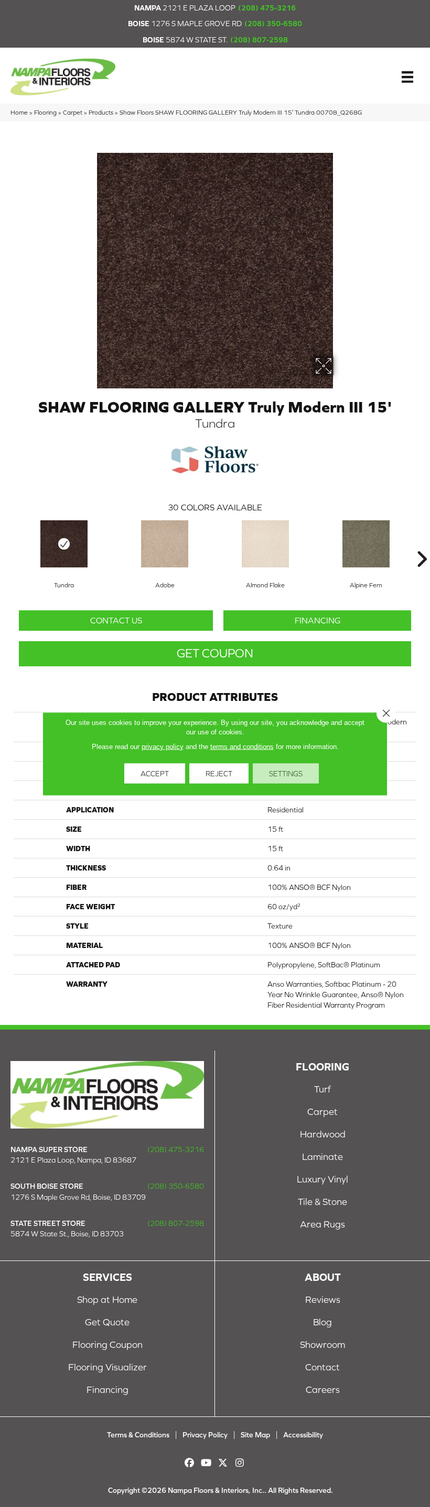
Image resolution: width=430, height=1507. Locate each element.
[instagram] (240, 1463)
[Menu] (407, 77)
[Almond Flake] (265, 544)
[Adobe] (164, 544)
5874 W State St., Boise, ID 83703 (67, 1234)
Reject (219, 773)
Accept (155, 773)
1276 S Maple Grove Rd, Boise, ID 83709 (78, 1197)
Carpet (72, 112)
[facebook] (190, 1463)
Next (421, 543)
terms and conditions (242, 746)
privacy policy (163, 746)
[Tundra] (64, 544)
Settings (286, 773)
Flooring (45, 112)
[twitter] (223, 1463)
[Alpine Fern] (366, 544)
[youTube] (206, 1463)
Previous (8, 543)
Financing (317, 620)
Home (19, 112)
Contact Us (116, 620)
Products (101, 112)
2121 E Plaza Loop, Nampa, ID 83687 (73, 1160)
